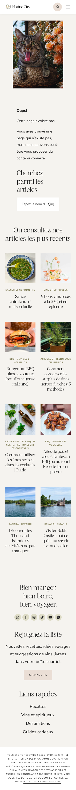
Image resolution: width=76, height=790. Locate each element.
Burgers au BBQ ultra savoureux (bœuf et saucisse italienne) (20, 376)
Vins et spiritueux (56, 290)
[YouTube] (50, 617)
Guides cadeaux (38, 732)
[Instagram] (17, 617)
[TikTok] (42, 617)
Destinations (38, 723)
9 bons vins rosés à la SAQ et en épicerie (56, 301)
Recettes (38, 706)
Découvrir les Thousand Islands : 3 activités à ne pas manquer (20, 540)
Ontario (26, 524)
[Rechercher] (49, 204)
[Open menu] (67, 6)
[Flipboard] (58, 617)
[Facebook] (25, 617)
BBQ (12, 359)
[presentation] (20, 268)
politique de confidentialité (42, 781)
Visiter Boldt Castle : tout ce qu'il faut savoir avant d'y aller (56, 538)
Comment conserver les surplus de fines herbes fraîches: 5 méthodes (56, 378)
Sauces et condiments (20, 290)
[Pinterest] (34, 617)
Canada (14, 524)
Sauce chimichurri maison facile (20, 301)
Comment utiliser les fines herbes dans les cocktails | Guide (20, 462)
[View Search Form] (57, 7)
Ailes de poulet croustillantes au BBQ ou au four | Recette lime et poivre (56, 461)
